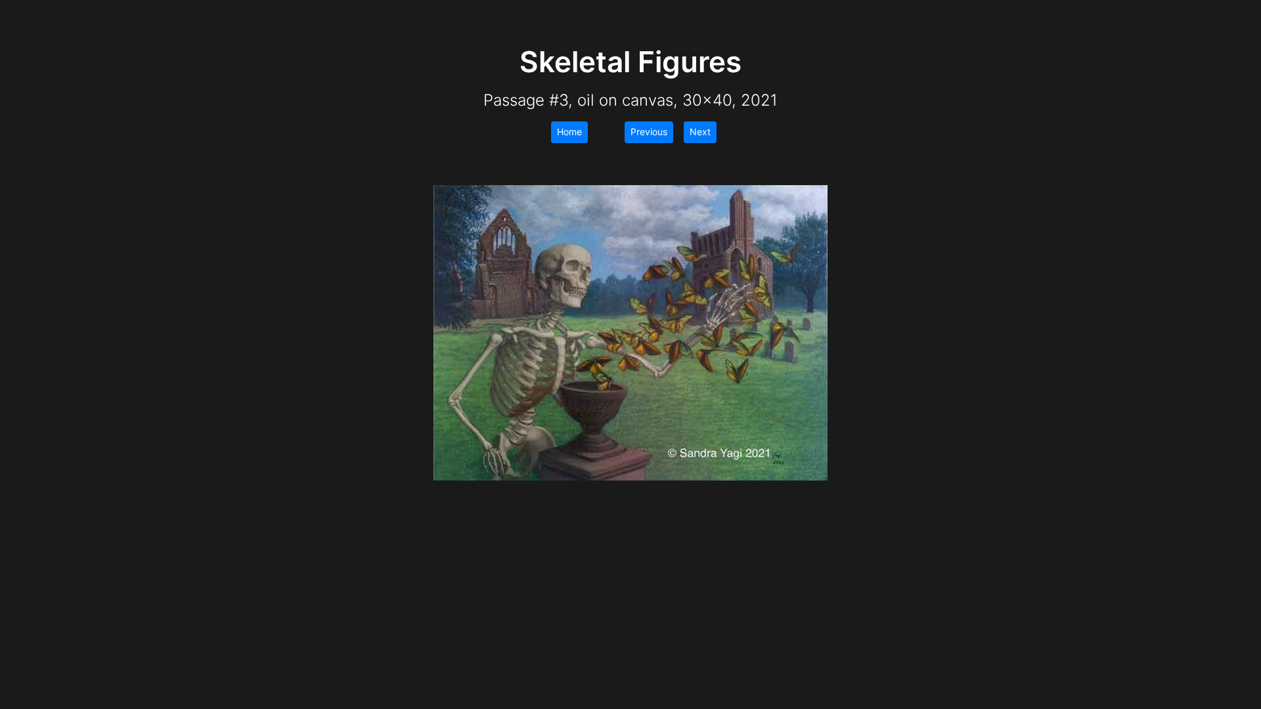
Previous (648, 131)
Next (700, 131)
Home (569, 131)
